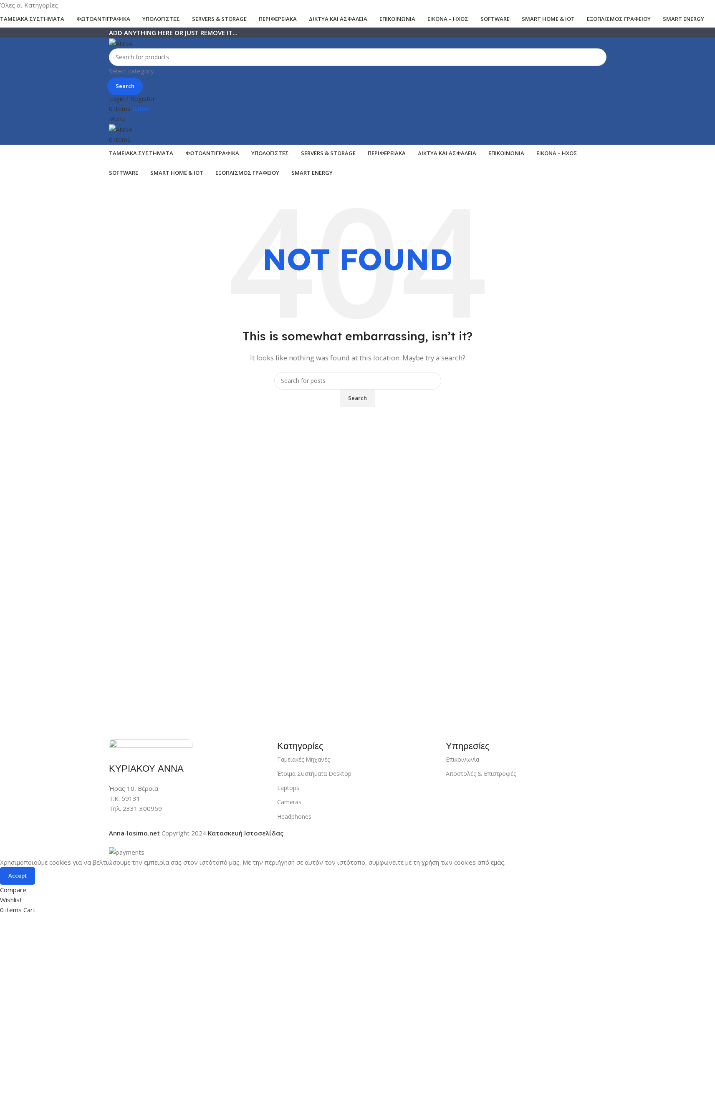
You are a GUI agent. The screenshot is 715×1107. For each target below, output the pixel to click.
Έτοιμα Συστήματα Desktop (314, 773)
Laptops (288, 788)
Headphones (294, 816)
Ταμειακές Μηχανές (303, 759)
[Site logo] (120, 42)
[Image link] (150, 746)
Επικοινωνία (462, 759)
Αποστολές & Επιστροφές (481, 773)
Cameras (289, 802)
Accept (17, 875)
